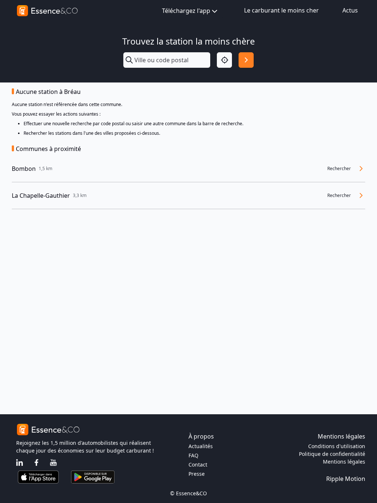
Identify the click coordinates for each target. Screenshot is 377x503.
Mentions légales (344, 461)
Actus (350, 10)
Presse (196, 473)
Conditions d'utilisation (336, 446)
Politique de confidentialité (332, 453)
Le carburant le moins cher (281, 10)
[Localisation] (224, 59)
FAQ (193, 455)
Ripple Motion (345, 479)
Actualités (200, 446)
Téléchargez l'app (186, 11)
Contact (197, 464)
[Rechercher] (246, 59)
